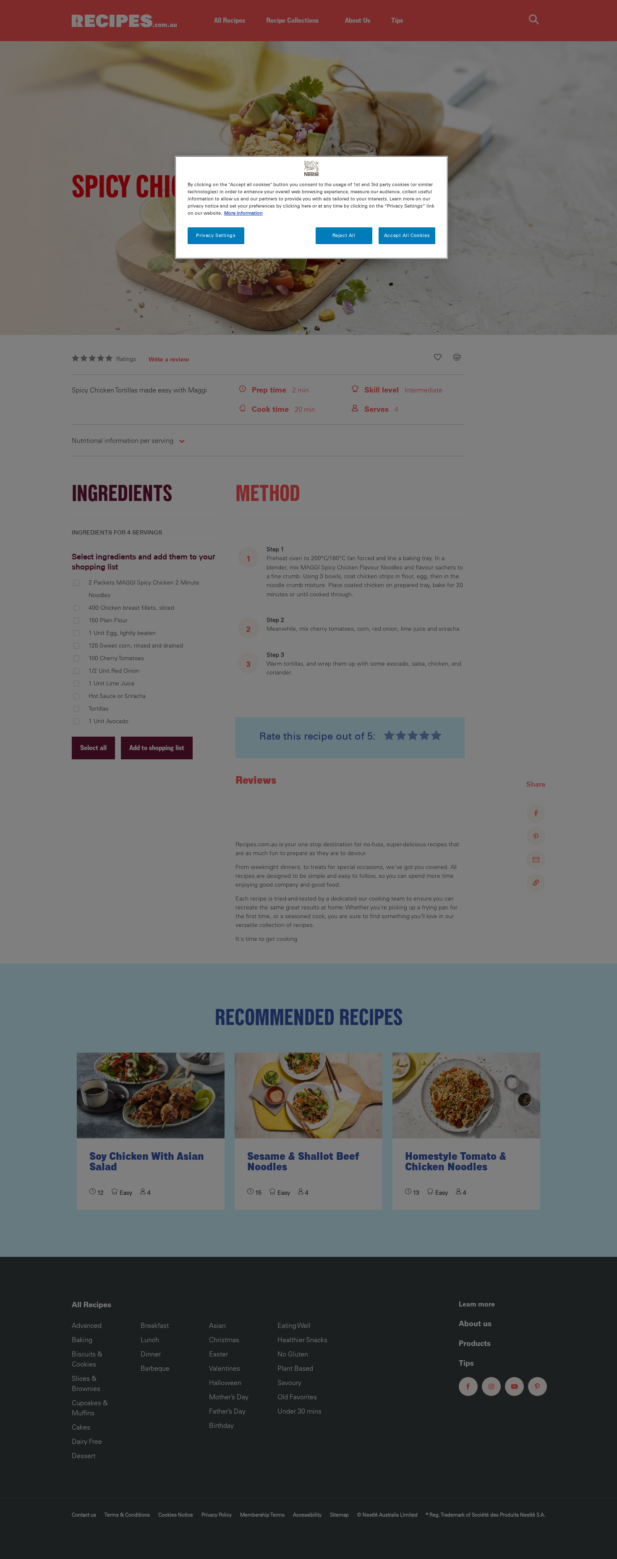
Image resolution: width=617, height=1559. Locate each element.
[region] (311, 207)
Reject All (344, 235)
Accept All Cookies (407, 235)
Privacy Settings (215, 235)
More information (243, 213)
